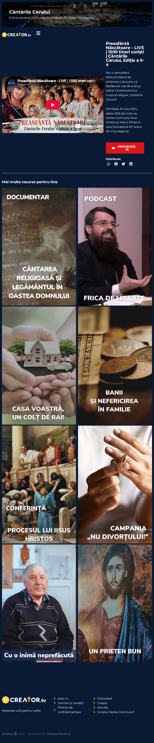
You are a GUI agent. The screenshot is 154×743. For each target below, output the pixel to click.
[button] (108, 164)
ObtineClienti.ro (59, 734)
